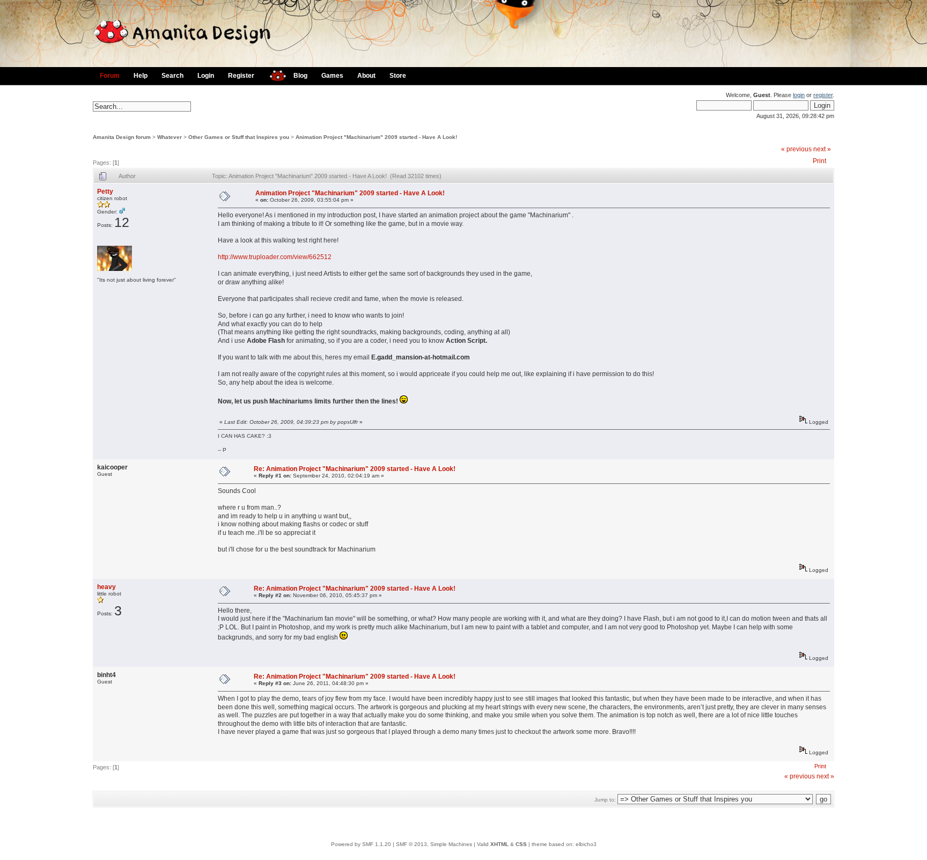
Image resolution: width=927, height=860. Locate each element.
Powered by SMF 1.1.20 (361, 844)
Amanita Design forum (122, 137)
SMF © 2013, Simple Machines (434, 844)
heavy (106, 587)
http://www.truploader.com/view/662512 (275, 257)
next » (822, 149)
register (823, 95)
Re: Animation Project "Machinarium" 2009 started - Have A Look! (354, 469)
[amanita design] (273, 74)
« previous (796, 149)
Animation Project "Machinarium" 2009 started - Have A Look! (376, 137)
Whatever (169, 137)
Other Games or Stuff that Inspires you (238, 137)
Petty (105, 191)
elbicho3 (586, 844)
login (799, 95)
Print (819, 161)
